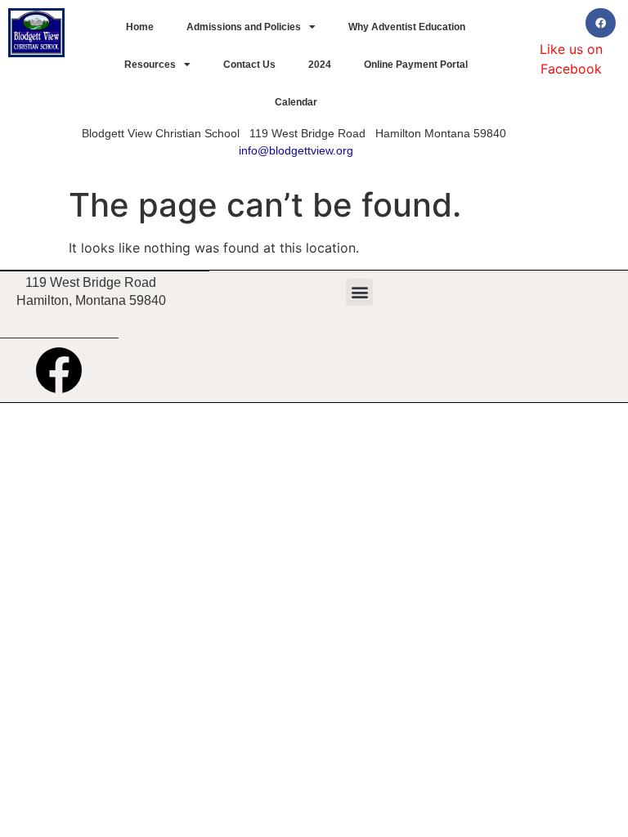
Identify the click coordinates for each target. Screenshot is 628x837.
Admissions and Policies (243, 27)
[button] (359, 292)
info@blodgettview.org (296, 150)
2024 (319, 64)
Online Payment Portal (416, 64)
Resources (150, 64)
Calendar (296, 102)
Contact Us (249, 64)
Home (140, 27)
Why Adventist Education (406, 27)
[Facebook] (600, 23)
